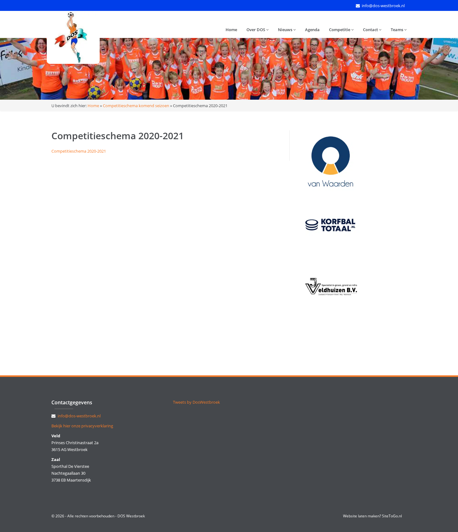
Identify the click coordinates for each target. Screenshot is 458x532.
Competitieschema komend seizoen (136, 105)
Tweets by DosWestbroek (196, 402)
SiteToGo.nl (392, 516)
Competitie (340, 29)
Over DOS (256, 29)
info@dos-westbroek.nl (383, 5)
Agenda (312, 29)
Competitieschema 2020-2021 (78, 151)
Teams (397, 29)
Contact (371, 29)
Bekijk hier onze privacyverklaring (82, 426)
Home (231, 29)
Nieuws (285, 29)
